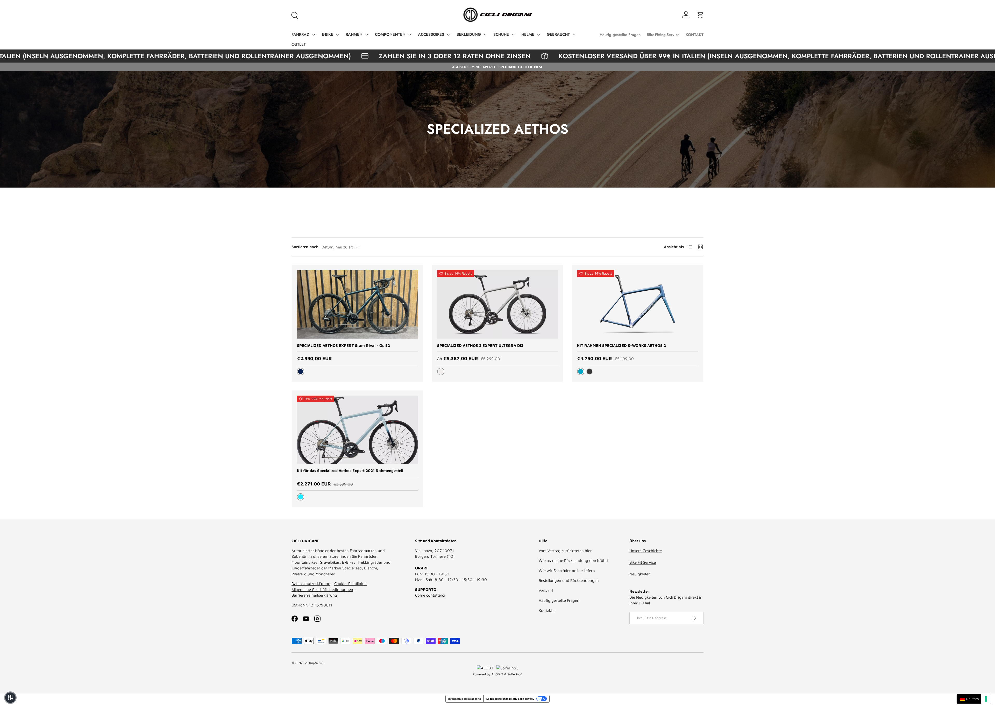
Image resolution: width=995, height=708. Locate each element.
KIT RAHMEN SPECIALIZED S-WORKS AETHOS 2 (621, 345)
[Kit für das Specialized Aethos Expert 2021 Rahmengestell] (357, 430)
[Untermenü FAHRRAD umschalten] (313, 34)
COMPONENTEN (390, 34)
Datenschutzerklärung (311, 583)
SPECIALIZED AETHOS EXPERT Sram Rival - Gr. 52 (343, 345)
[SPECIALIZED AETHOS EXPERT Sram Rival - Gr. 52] (357, 304)
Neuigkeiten (640, 574)
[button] (700, 14)
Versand (546, 590)
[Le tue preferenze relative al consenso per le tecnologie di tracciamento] (986, 699)
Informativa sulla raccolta (464, 698)
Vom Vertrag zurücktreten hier (565, 550)
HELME (527, 34)
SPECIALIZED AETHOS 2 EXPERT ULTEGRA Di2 (480, 345)
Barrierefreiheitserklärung (314, 595)
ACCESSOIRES (431, 34)
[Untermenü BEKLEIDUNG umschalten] (485, 34)
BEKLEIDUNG (469, 34)
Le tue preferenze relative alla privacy (510, 698)
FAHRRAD (300, 34)
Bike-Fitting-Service (663, 35)
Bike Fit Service (642, 562)
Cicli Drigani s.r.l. (313, 662)
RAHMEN (354, 34)
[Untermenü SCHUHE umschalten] (513, 34)
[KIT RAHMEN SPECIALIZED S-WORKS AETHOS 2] (637, 304)
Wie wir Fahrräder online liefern (567, 570)
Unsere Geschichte (645, 550)
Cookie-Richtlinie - (350, 583)
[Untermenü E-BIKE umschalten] (337, 34)
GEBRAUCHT (558, 34)
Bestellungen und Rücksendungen (569, 580)
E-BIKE (327, 34)
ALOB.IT (497, 674)
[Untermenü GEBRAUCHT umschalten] (574, 34)
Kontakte (547, 610)
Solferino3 (514, 674)
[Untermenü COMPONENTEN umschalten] (410, 34)
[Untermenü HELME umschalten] (538, 34)
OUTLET (299, 44)
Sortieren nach (305, 247)
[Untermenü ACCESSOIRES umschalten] (448, 34)
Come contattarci (430, 595)
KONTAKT (694, 35)
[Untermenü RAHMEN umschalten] (367, 34)
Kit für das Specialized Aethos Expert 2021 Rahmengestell (350, 470)
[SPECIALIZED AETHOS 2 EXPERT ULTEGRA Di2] (497, 304)
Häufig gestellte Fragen (620, 35)
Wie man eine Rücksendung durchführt (573, 560)
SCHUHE (501, 34)
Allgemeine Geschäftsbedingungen (322, 589)
